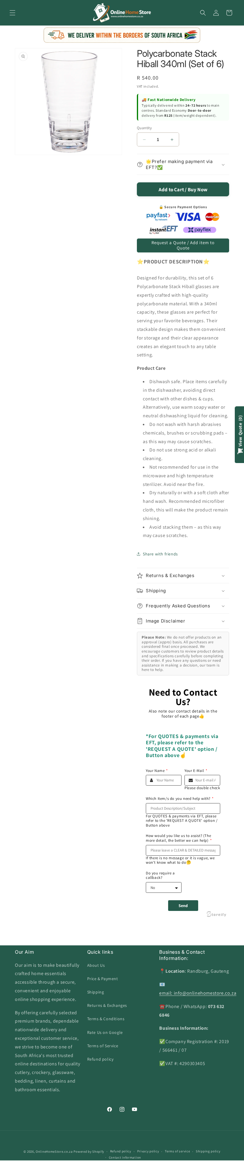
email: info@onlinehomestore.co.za (197, 993)
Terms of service (177, 1151)
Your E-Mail (195, 770)
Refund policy (100, 1059)
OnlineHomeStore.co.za (54, 1151)
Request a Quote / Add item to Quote (183, 245)
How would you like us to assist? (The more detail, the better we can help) (179, 838)
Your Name (157, 770)
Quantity (144, 127)
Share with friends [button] (160, 554)
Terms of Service (102, 1045)
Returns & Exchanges (107, 1005)
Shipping (95, 992)
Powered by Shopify (88, 1151)
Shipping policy (208, 1151)
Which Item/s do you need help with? (180, 798)
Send (183, 905)
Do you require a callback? (160, 875)
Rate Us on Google (105, 1032)
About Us (96, 965)
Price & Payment (102, 978)
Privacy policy (148, 1151)
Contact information (125, 1157)
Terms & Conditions (106, 1018)
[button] (12, 12)
